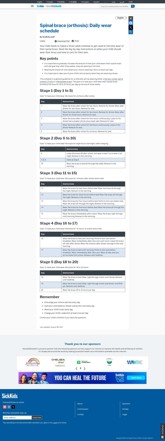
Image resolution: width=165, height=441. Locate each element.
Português (85, 2)
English (39, 2)
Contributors (82, 409)
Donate (125, 409)
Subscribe (37, 417)
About (79, 403)
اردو (105, 2)
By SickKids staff (47, 37)
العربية (122, 2)
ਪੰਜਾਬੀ (131, 2)
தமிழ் (113, 2)
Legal (55, 423)
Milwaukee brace (64, 81)
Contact (80, 414)
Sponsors (126, 403)
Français (50, 2)
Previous (76, 368)
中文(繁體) (73, 2)
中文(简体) (61, 2)
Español (96, 2)
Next (84, 368)
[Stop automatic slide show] (80, 368)
